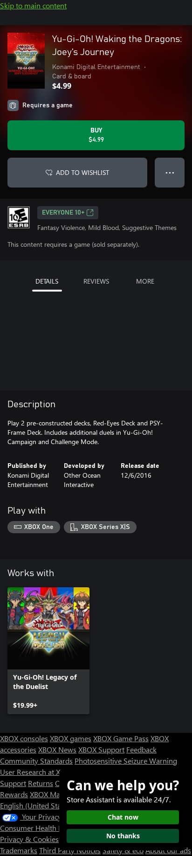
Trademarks (18, 850)
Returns (40, 783)
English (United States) (36, 805)
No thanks (123, 835)
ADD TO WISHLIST (82, 172)
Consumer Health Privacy (41, 828)
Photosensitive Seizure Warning (126, 761)
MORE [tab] (145, 281)
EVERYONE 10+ (63, 212)
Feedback (141, 749)
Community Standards (36, 761)
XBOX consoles (24, 738)
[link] (48, 650)
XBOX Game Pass (121, 738)
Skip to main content (33, 5)
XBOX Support (101, 749)
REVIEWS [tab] (96, 281)
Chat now (123, 817)
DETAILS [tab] (46, 281)
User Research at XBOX (38, 772)
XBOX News (57, 749)
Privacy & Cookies (29, 839)
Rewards (14, 794)
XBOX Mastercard (58, 794)
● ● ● (169, 172)
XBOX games (70, 738)
